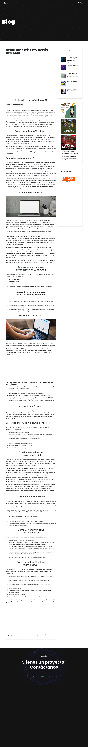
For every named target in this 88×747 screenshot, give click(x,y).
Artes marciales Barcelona (71, 153)
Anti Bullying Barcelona (70, 158)
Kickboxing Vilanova (69, 155)
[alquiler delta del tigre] (68, 126)
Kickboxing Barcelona (69, 151)
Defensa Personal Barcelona (71, 160)
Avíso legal (53, 676)
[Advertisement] (31, 65)
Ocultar (21, 104)
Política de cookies (46, 676)
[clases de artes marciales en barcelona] (68, 143)
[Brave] (68, 180)
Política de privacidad (37, 676)
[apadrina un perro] (68, 110)
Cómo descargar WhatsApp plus (16, 636)
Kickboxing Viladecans (70, 156)
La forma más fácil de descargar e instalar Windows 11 (22, 239)
